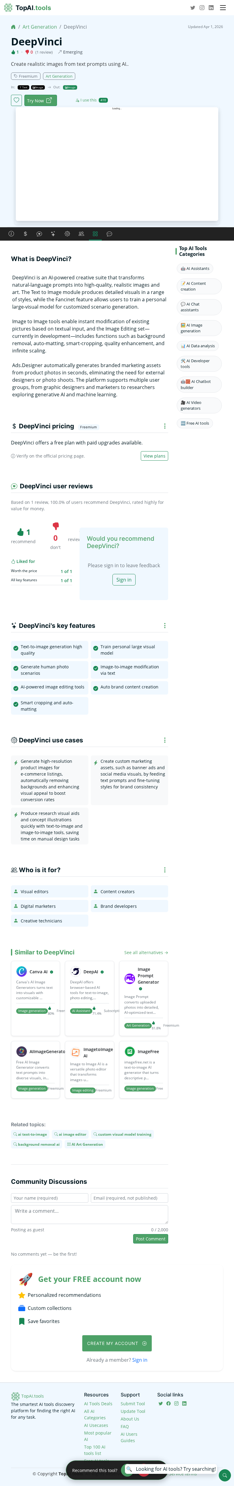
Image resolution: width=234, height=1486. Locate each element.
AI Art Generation (87, 1144)
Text (24, 87)
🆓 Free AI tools (195, 423)
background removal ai (38, 1144)
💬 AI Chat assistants (190, 307)
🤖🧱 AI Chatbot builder (196, 384)
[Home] (13, 26)
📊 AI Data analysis (198, 346)
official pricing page (64, 456)
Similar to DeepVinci (44, 952)
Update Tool (133, 1411)
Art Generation (40, 26)
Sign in (124, 579)
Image (39, 87)
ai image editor (72, 1134)
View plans (154, 456)
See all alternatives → (146, 952)
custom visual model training (124, 1134)
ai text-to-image (32, 1134)
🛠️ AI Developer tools (195, 363)
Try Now (35, 101)
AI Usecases (96, 1425)
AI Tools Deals (98, 1403)
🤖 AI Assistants (195, 268)
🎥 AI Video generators (191, 405)
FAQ (125, 1426)
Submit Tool (133, 1403)
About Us (130, 1419)
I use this (93, 100)
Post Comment (150, 1239)
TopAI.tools (32, 1396)
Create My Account (113, 1343)
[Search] (225, 1475)
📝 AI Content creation (193, 286)
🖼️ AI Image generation (191, 328)
